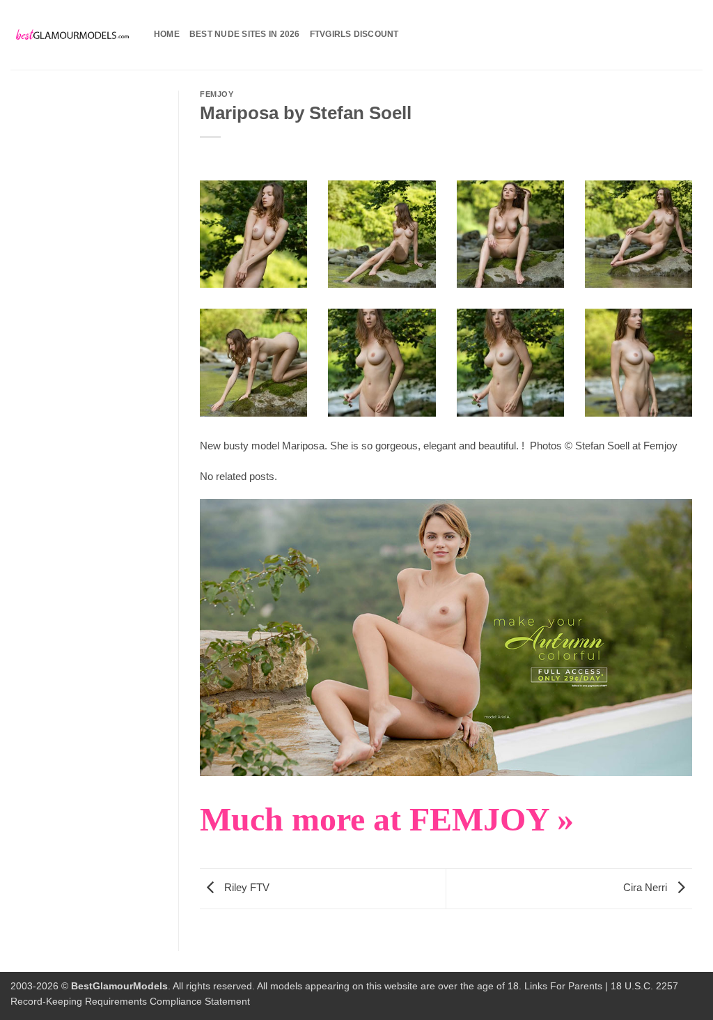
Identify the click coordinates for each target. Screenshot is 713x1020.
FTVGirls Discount (354, 34)
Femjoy (216, 94)
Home (167, 34)
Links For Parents (563, 986)
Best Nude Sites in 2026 (244, 34)
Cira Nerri (646, 888)
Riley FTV (245, 888)
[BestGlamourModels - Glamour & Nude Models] (71, 35)
